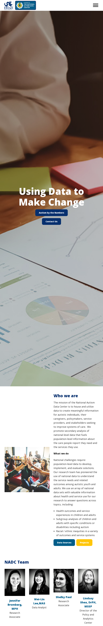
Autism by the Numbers (51, 212)
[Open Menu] (95, 5)
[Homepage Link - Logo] (20, 5)
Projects (84, 542)
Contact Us (51, 221)
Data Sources (64, 542)
